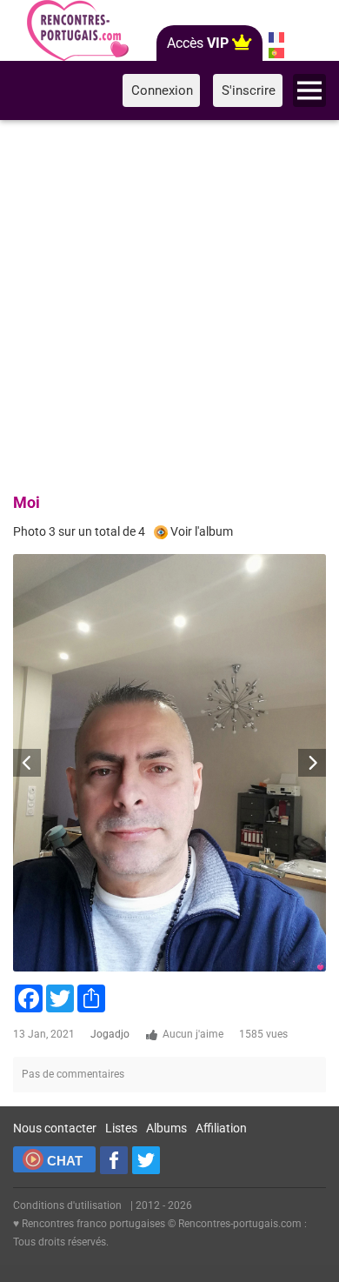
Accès (198, 43)
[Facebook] (114, 1160)
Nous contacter (54, 1128)
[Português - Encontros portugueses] (276, 53)
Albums (166, 1128)
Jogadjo (110, 1034)
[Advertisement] (169, 303)
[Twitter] (146, 1160)
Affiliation (221, 1128)
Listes (121, 1128)
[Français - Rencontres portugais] (276, 37)
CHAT (65, 1160)
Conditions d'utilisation (67, 1205)
